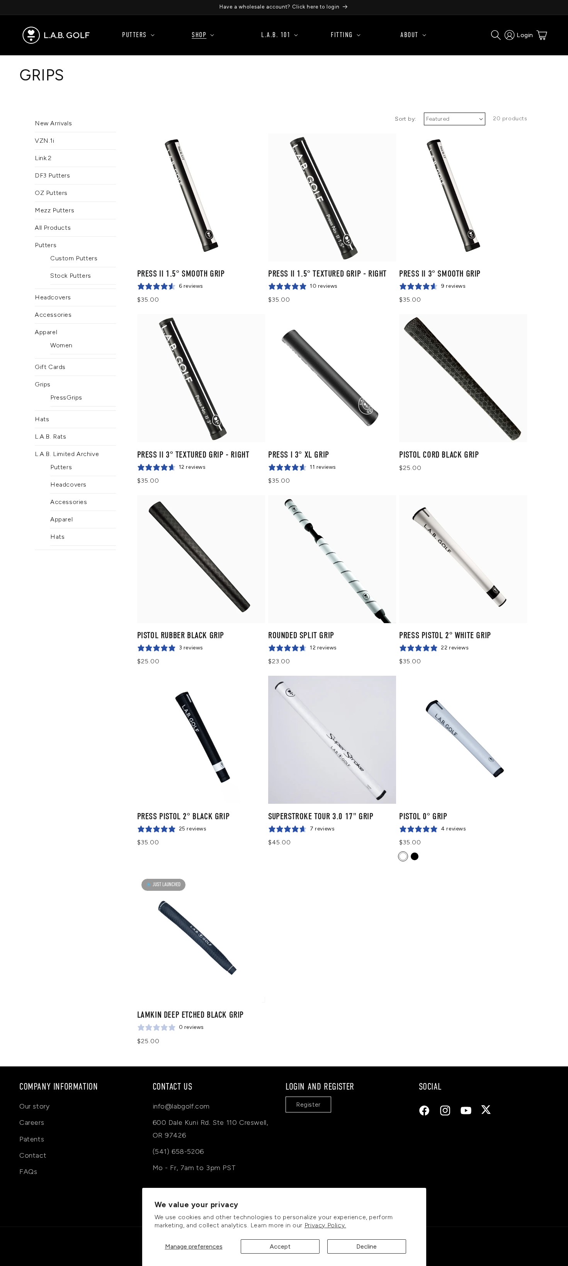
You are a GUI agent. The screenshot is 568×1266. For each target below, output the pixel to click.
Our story (34, 1106)
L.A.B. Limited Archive (67, 454)
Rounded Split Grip (301, 635)
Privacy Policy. (325, 1225)
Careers (31, 1122)
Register (308, 1104)
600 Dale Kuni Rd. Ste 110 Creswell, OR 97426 (211, 1128)
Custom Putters (73, 258)
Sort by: (405, 119)
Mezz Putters (54, 210)
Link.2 (43, 158)
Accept (280, 1246)
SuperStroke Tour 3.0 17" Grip (320, 816)
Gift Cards (50, 367)
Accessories (53, 314)
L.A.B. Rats (50, 436)
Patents (31, 1139)
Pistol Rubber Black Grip (180, 635)
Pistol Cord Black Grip (439, 454)
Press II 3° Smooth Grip (440, 273)
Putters (45, 245)
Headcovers (53, 297)
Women (61, 345)
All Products (53, 227)
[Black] (414, 856)
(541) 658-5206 (178, 1151)
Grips (43, 384)
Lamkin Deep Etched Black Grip (190, 1015)
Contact (32, 1155)
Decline (366, 1246)
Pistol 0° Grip (423, 816)
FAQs (28, 1171)
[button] (152, 35)
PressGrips (66, 397)
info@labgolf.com (181, 1106)
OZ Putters (51, 192)
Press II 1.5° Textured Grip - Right (327, 273)
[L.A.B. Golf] (56, 35)
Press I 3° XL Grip (298, 454)
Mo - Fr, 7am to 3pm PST (194, 1167)
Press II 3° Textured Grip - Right (193, 454)
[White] (403, 856)
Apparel (46, 332)
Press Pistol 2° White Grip (445, 635)
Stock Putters (70, 275)
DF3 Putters (52, 175)
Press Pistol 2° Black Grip (183, 816)
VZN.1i (44, 140)
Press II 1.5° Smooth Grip (181, 273)
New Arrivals (53, 123)
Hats (42, 419)
